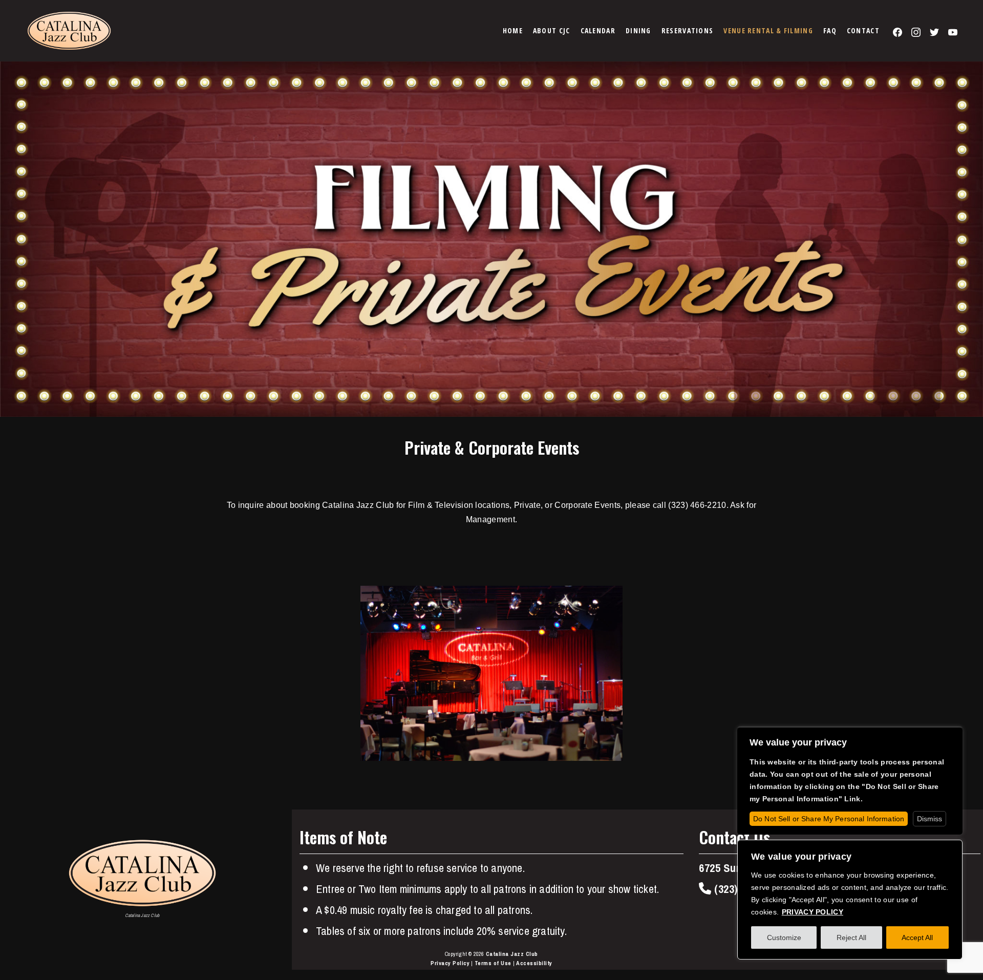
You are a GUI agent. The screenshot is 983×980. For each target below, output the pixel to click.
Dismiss (929, 819)
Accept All (917, 937)
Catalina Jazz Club (512, 954)
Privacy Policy (450, 963)
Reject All (851, 937)
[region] (850, 900)
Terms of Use (493, 963)
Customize (784, 937)
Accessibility (534, 963)
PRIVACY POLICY (812, 912)
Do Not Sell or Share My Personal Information (828, 819)
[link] (513, 31)
